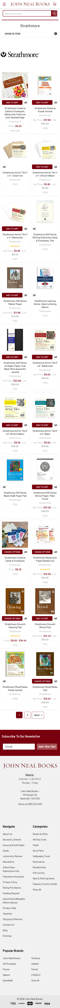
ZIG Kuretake (9, 963)
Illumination (39, 861)
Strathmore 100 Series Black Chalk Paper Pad (15, 494)
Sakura (6, 974)
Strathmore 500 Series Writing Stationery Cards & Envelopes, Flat (45, 237)
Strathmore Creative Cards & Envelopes (15, 559)
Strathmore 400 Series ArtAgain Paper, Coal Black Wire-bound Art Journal (15, 367)
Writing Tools (39, 839)
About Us (7, 833)
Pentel (34, 969)
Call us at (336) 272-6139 (30, 803)
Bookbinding (39, 867)
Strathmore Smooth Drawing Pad (15, 626)
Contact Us (8, 924)
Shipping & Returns (12, 919)
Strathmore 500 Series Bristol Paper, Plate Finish (45, 495)
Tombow (35, 958)
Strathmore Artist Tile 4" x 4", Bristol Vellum (45, 174)
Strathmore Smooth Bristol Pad (45, 626)
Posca (6, 969)
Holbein (35, 963)
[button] (55, 33)
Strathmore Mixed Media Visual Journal (15, 688)
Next (37, 714)
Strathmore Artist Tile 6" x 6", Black (45, 432)
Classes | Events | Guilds (45, 883)
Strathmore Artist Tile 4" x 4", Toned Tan (15, 174)
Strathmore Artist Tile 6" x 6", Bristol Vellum (15, 432)
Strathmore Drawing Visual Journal (45, 110)
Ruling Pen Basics (12, 887)
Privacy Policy (10, 882)
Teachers (7, 913)
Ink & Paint (38, 850)
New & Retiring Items (44, 878)
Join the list (47, 746)
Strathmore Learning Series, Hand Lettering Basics (45, 303)
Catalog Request (11, 893)
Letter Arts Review (12, 856)
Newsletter (8, 861)
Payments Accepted (13, 876)
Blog (5, 930)
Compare (25, 102)
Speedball (8, 980)
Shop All (37, 889)
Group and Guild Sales (13, 845)
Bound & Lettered (12, 839)
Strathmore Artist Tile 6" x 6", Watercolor (45, 364)
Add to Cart (12, 102)
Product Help (9, 907)
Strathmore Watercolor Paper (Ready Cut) (45, 559)
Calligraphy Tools (41, 856)
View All (35, 980)
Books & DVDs (40, 833)
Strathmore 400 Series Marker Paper (15, 302)
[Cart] (55, 4)
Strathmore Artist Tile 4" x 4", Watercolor (15, 236)
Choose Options (12, 552)
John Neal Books (11, 958)
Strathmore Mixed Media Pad (45, 688)
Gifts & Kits (39, 872)
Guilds (6, 850)
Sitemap (7, 935)
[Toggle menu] (4, 4)
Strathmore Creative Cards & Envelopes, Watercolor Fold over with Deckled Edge (15, 113)
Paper (36, 845)
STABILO (35, 974)
